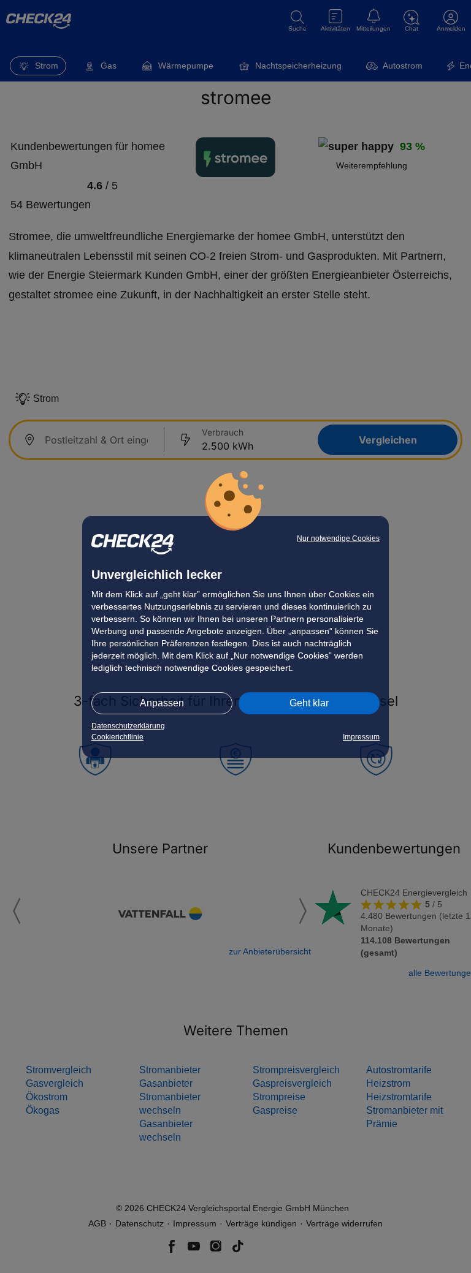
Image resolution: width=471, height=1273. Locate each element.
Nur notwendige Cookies (338, 538)
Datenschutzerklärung (128, 726)
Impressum (361, 737)
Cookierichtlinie (117, 737)
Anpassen (162, 703)
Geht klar (309, 703)
